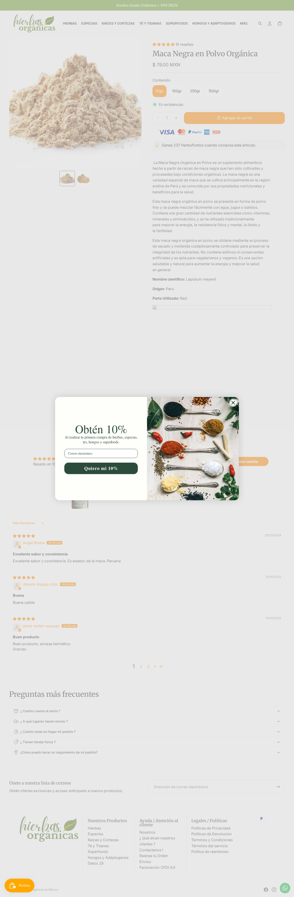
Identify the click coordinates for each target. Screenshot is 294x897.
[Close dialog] (233, 402)
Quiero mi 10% (101, 468)
